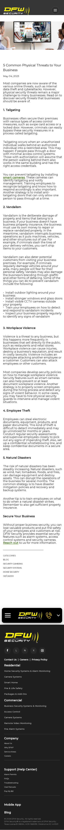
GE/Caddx (8, 576)
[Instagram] (42, 650)
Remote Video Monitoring (17, 723)
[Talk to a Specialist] (49, 615)
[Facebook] (7, 650)
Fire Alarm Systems (14, 729)
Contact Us (10, 659)
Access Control (12, 711)
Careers (24, 659)
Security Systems (12, 568)
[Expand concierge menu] (58, 615)
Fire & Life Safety (13, 688)
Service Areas (10, 752)
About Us (8, 743)
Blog (6, 560)
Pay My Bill (9, 791)
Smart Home (11, 682)
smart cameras (14, 177)
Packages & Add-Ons (15, 694)
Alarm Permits (10, 774)
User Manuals (10, 787)
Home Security (11, 572)
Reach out (10, 543)
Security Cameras (13, 564)
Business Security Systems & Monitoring (25, 706)
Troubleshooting (11, 783)
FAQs (6, 779)
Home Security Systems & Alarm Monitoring (27, 671)
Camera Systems (13, 676)
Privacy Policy (39, 659)
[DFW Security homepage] (30, 615)
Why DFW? (9, 747)
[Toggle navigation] (8, 615)
